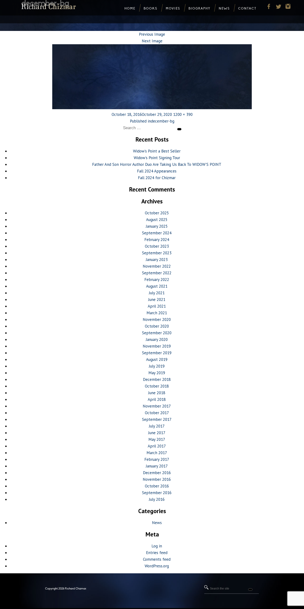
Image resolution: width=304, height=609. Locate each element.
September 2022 (156, 272)
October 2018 (157, 386)
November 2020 (157, 319)
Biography (199, 8)
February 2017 (156, 459)
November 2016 (157, 479)
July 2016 (157, 499)
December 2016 (157, 472)
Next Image (152, 41)
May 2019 (156, 372)
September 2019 (156, 352)
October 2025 (157, 213)
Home (129, 8)
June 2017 (156, 432)
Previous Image (152, 34)
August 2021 (156, 286)
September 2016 (156, 492)
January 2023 (157, 259)
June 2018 (156, 392)
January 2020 (157, 339)
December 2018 (157, 379)
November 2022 (157, 266)
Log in (157, 546)
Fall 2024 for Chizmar (157, 177)
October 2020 (157, 326)
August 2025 (156, 219)
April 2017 (157, 446)
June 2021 (156, 299)
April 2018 (157, 399)
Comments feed (157, 559)
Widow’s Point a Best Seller (156, 151)
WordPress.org (157, 566)
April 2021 (157, 306)
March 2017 (157, 452)
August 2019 (156, 359)
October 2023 (157, 246)
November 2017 (157, 406)
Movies (173, 8)
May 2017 (156, 439)
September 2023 (156, 252)
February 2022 (156, 279)
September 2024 (156, 233)
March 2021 (157, 312)
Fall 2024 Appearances (156, 171)
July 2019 (157, 366)
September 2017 (156, 419)
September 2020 (156, 332)
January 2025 (157, 226)
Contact (247, 8)
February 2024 (156, 239)
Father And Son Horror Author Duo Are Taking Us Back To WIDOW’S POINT (156, 164)
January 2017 (157, 466)
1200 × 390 (183, 114)
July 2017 (157, 426)
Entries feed (156, 552)
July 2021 (157, 292)
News (157, 522)
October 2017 (157, 412)
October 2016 (157, 486)
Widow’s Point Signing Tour (157, 157)
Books (150, 8)
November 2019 (157, 346)
